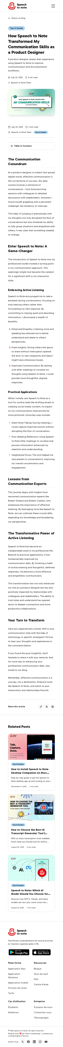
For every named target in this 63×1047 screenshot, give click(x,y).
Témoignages (41, 1017)
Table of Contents (23, 146)
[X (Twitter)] (22, 1041)
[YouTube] (46, 1041)
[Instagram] (40, 1041)
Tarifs (11, 993)
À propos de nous (43, 1007)
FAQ (36, 979)
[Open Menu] (53, 6)
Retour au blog (18, 18)
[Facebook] (28, 1041)
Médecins (13, 1012)
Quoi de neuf (41, 974)
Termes (25, 1036)
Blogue (37, 968)
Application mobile (18, 982)
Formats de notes (17, 988)
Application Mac (17, 968)
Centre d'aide (41, 984)
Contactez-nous (42, 1012)
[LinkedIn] (34, 1041)
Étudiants (13, 1007)
